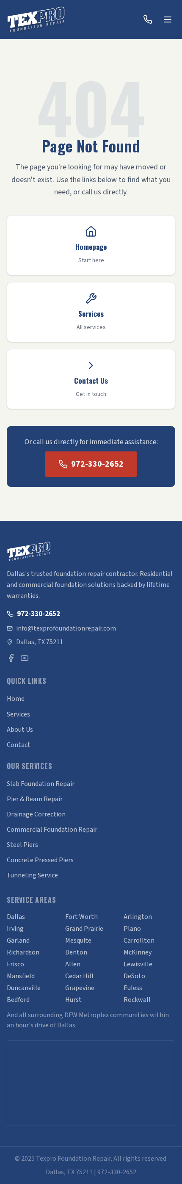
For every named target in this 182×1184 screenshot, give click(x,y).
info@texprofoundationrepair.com (66, 628)
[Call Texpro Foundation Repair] (148, 19)
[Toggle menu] (167, 19)
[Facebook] (11, 658)
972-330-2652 (97, 464)
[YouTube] (24, 658)
